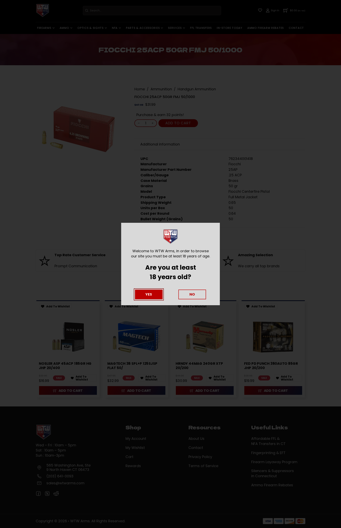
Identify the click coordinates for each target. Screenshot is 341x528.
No (192, 294)
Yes (148, 294)
